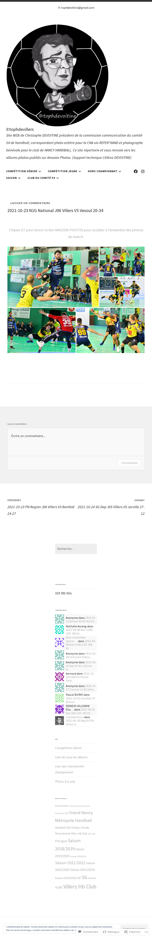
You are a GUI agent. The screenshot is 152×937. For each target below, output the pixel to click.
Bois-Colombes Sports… (76, 639)
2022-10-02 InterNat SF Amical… (80, 700)
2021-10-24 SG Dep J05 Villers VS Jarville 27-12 (111, 507)
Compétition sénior (21, 171)
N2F (89, 833)
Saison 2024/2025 (66, 878)
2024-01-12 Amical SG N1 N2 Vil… (81, 619)
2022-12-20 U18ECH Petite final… (80, 677)
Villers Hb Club (79, 886)
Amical (58, 805)
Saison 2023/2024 (82, 870)
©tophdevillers (20, 129)
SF (79, 878)
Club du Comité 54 (41, 178)
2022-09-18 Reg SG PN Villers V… (80, 722)
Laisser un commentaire (30, 203)
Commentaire (129, 462)
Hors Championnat (102, 171)
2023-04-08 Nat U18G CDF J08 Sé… (79, 631)
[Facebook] (136, 171)
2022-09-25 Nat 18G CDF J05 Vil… (80, 711)
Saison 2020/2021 (78, 856)
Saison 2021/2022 (70, 862)
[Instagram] (143, 171)
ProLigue (61, 841)
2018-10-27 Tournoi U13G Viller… (81, 687)
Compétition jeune (62, 171)
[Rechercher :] (76, 549)
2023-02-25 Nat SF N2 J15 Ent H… (81, 665)
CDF (67, 813)
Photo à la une (65, 781)
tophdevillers (74, 717)
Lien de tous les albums (71, 757)
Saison (11, 178)
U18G (59, 887)
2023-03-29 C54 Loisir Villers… (81, 655)
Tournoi (92, 878)
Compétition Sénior (68, 748)
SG (84, 877)
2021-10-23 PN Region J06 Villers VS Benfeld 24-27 (40, 507)
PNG (93, 834)
